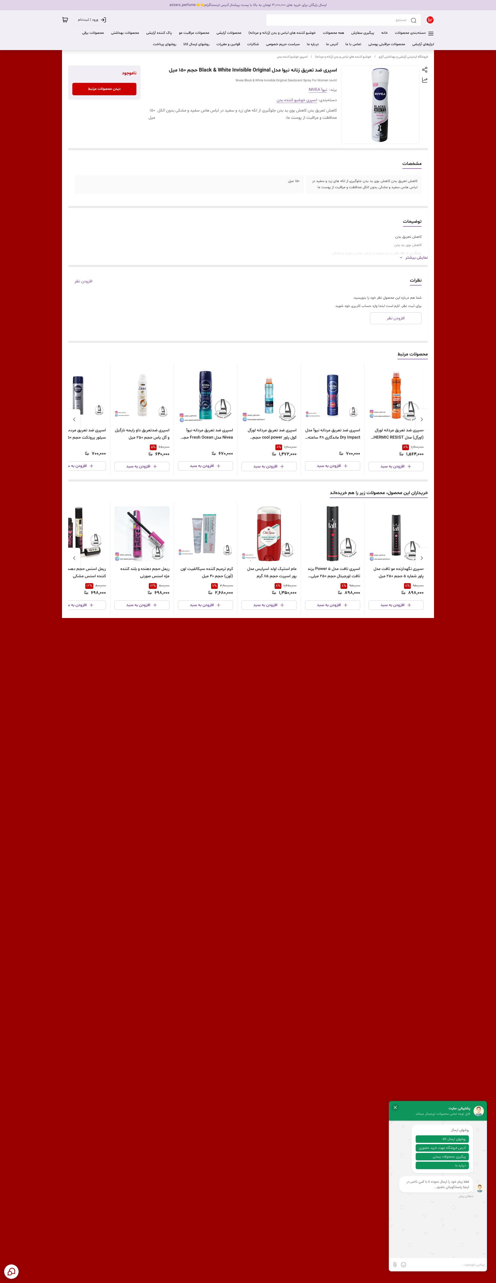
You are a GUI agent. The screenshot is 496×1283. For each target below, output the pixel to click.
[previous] (422, 419)
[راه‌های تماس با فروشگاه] (11, 1271)
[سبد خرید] (65, 20)
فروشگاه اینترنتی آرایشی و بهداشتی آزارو (403, 57)
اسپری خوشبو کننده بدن (292, 57)
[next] (74, 419)
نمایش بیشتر (416, 257)
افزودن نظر (83, 281)
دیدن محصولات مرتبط (104, 88)
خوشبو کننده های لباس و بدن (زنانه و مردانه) (343, 57)
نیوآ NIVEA (318, 90)
